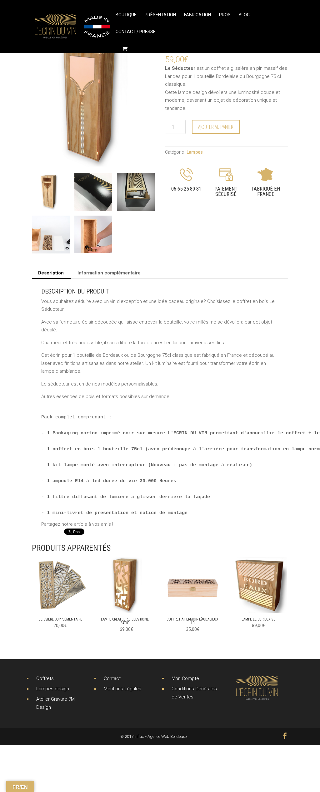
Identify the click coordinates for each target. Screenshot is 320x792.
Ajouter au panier (215, 126)
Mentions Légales (122, 689)
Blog (244, 15)
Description (51, 273)
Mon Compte (185, 678)
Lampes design (52, 689)
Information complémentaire (109, 273)
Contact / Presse (136, 31)
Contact (112, 678)
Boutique (126, 15)
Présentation (160, 15)
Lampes (195, 152)
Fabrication (197, 15)
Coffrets (45, 678)
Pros (225, 15)
